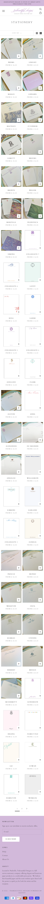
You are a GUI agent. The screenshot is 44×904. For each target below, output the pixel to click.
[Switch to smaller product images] (41, 33)
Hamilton (11, 798)
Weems (11, 62)
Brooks (32, 158)
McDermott (11, 702)
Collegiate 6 (11, 286)
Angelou (11, 478)
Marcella (11, 222)
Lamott (11, 158)
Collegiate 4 (32, 350)
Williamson (33, 478)
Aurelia (33, 542)
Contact (5, 855)
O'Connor (33, 126)
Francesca (32, 222)
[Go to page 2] (26, 808)
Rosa (11, 318)
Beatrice (11, 126)
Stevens (33, 638)
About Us (5, 859)
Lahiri (33, 318)
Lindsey (33, 62)
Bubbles (11, 638)
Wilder (32, 190)
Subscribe (11, 839)
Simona (11, 254)
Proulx (11, 574)
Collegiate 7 (32, 254)
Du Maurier (32, 446)
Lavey (33, 286)
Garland (32, 510)
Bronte (11, 190)
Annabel (32, 94)
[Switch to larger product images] (37, 33)
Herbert (11, 670)
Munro (32, 574)
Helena (11, 734)
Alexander (11, 446)
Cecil (32, 606)
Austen (11, 414)
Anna (32, 414)
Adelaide (11, 382)
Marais (11, 94)
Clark (33, 382)
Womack (33, 798)
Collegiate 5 (11, 350)
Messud (32, 670)
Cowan (32, 766)
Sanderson (32, 702)
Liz (11, 766)
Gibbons (11, 510)
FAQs (4, 852)
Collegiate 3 (11, 542)
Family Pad (32, 734)
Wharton (11, 606)
